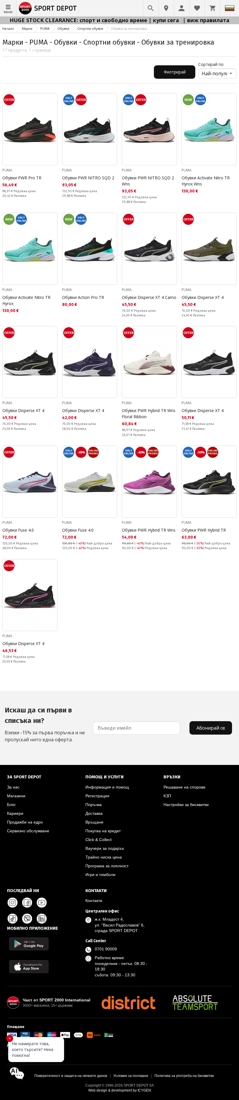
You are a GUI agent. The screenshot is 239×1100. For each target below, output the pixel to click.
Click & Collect (98, 839)
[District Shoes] (128, 1002)
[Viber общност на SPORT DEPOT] (27, 918)
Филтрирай (175, 72)
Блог (11, 804)
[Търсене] (150, 8)
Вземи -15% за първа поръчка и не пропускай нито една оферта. (45, 724)
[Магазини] (166, 8)
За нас (13, 787)
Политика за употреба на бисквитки (184, 1076)
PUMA (45, 28)
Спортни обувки (90, 28)
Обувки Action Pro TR (83, 297)
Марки (27, 28)
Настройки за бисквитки (186, 804)
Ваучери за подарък (104, 848)
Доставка (94, 813)
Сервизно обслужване (28, 830)
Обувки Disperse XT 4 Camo (149, 297)
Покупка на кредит (103, 830)
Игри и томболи (100, 874)
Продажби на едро (25, 822)
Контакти (93, 900)
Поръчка (93, 804)
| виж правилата (206, 20)
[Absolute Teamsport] (195, 1002)
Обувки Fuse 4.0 (18, 530)
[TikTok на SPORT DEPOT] (12, 918)
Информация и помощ (107, 787)
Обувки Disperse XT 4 (203, 297)
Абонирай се (210, 728)
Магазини (16, 796)
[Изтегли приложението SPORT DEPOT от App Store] (29, 966)
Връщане (94, 822)
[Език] (229, 8)
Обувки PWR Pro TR (21, 178)
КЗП (167, 796)
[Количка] (212, 8)
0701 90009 (106, 949)
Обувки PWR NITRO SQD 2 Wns (148, 181)
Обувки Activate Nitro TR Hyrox (26, 300)
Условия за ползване (130, 1076)
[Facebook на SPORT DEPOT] (27, 902)
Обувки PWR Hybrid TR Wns (148, 530)
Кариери (15, 813)
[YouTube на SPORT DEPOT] (41, 902)
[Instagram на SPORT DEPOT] (12, 902)
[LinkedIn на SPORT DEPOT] (41, 918)
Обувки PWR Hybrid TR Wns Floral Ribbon (148, 413)
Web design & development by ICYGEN (119, 1090)
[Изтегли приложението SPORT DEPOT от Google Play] (29, 944)
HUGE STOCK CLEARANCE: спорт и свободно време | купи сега (95, 20)
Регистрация (97, 796)
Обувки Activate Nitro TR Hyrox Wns (206, 181)
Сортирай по (211, 64)
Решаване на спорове (184, 787)
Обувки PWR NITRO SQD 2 (88, 178)
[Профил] (181, 8)
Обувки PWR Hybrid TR (204, 530)
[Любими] (197, 8)
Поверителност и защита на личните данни (70, 1076)
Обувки (63, 28)
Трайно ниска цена (103, 857)
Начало (8, 28)
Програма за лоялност (107, 865)
